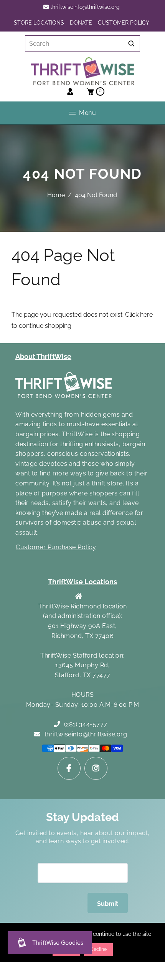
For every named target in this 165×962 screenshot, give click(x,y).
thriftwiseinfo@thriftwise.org (84, 7)
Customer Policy (123, 23)
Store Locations (39, 23)
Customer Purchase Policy (56, 547)
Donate (81, 23)
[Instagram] (95, 768)
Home (56, 195)
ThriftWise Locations (82, 582)
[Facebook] (69, 768)
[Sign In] (70, 91)
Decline (98, 949)
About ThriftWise (43, 356)
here (146, 314)
